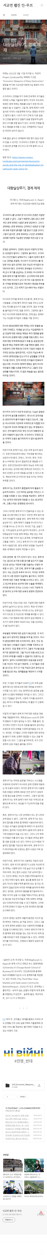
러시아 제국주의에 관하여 (16, 1132)
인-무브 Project (11, 1108)
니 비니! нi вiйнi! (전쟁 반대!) (29, 1108)
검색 (36, 5)
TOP (42, 1253)
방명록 (14, 15)
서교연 (25, 15)
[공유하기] (10, 1097)
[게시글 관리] (13, 1097)
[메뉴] (42, 5)
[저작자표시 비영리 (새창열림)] (30, 1097)
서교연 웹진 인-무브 (18, 5)
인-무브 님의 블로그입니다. (12, 1214)
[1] (30, 683)
